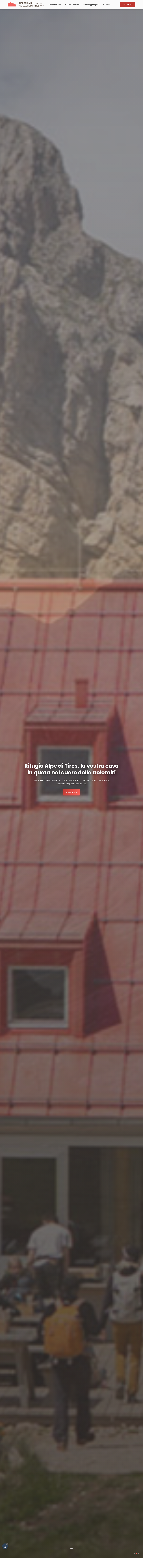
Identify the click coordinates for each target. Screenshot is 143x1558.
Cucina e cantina (72, 5)
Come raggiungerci (91, 5)
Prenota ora (127, 5)
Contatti (106, 5)
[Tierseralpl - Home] (26, 4)
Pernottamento (55, 5)
